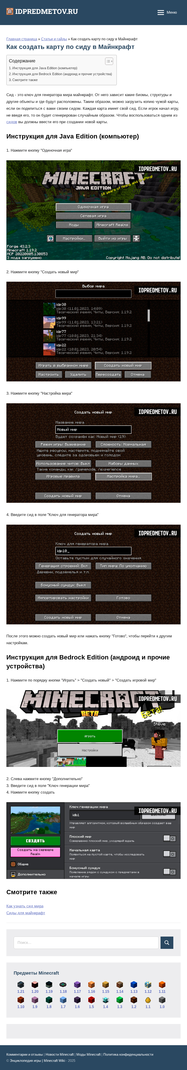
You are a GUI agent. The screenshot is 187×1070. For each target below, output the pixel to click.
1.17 (77, 991)
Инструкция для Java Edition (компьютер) (44, 68)
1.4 (105, 1007)
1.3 (119, 1007)
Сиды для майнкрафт (25, 913)
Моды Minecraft (88, 1054)
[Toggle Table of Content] (107, 61)
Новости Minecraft (60, 1054)
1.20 (35, 991)
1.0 (162, 1007)
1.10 (20, 1007)
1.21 (20, 991)
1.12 (148, 991)
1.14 (119, 991)
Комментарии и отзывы (24, 1054)
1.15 (105, 991)
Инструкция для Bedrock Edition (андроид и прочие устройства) (62, 74)
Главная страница (21, 39)
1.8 (49, 1007)
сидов (11, 122)
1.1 (148, 1007)
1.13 (134, 991)
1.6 (77, 1007)
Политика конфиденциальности (128, 1054)
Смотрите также (25, 80)
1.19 (49, 991)
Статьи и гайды (54, 39)
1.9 (34, 1007)
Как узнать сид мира (24, 906)
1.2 (133, 1007)
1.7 (63, 1007)
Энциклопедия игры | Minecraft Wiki (37, 1060)
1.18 (63, 991)
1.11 (162, 991)
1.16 (91, 991)
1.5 (91, 1007)
